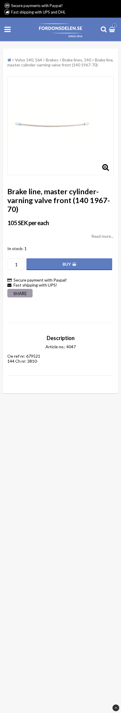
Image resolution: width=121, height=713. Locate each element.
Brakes (52, 59)
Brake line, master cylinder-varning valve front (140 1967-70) (60, 62)
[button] (113, 29)
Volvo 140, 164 (28, 59)
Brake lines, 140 (76, 59)
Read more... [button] (102, 236)
